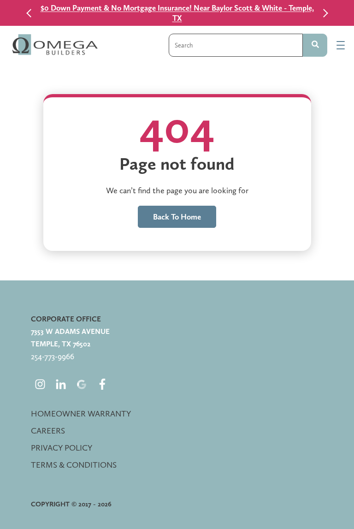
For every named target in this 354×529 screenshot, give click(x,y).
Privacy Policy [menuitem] (61, 447)
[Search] (315, 45)
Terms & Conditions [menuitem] (74, 465)
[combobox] (236, 45)
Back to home (177, 216)
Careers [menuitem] (48, 430)
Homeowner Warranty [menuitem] (81, 413)
